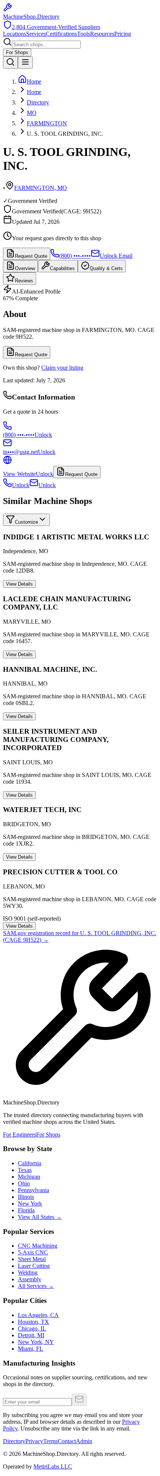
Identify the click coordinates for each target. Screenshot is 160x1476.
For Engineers (19, 1134)
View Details (19, 584)
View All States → (40, 1217)
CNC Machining (37, 1245)
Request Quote (31, 256)
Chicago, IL (32, 1328)
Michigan (29, 1176)
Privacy (34, 1441)
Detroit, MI (31, 1335)
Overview (25, 268)
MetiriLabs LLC (52, 1466)
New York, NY (36, 1342)
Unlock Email (116, 256)
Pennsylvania (33, 1190)
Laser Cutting (34, 1266)
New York (30, 1203)
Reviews (24, 280)
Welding (28, 1272)
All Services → (36, 1286)
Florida (26, 1210)
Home (34, 92)
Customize (26, 522)
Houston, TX (33, 1322)
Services (36, 34)
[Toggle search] (10, 62)
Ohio (24, 1183)
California (29, 1163)
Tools (83, 34)
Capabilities (62, 268)
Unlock (20, 485)
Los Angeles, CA (38, 1315)
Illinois (26, 1197)
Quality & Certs (106, 268)
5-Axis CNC (33, 1252)
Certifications (61, 34)
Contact (67, 1441)
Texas (25, 1170)
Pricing (122, 34)
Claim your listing (62, 367)
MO (31, 113)
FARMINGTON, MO (40, 188)
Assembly (29, 1279)
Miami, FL (30, 1348)
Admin (84, 1441)
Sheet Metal (32, 1259)
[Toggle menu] (25, 62)
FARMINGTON (47, 123)
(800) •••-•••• (75, 256)
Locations (14, 34)
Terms (50, 1441)
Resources (102, 34)
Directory (38, 102)
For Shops (17, 52)
